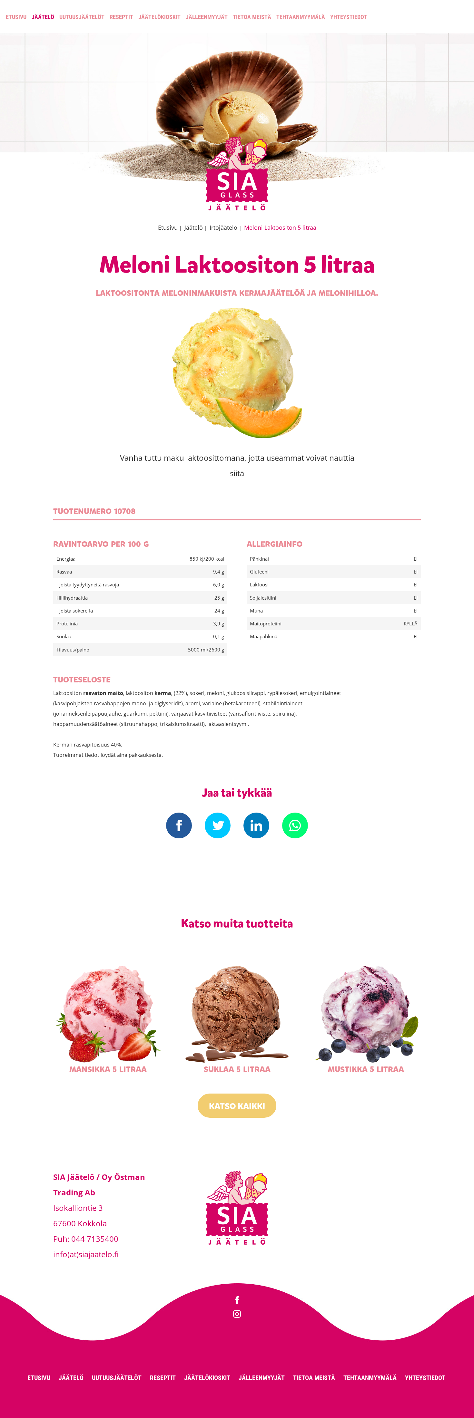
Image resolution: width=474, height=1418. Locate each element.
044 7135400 (94, 1238)
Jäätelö (43, 17)
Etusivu (16, 17)
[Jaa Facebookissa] (179, 825)
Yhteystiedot (348, 17)
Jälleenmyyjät (207, 17)
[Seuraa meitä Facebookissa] (237, 1301)
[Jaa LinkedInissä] (256, 825)
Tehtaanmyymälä (300, 17)
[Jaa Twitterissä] (218, 825)
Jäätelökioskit (159, 17)
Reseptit (121, 17)
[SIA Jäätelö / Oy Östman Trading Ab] (237, 209)
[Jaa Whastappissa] (295, 825)
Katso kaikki (237, 1106)
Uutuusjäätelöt (81, 17)
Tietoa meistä (252, 17)
